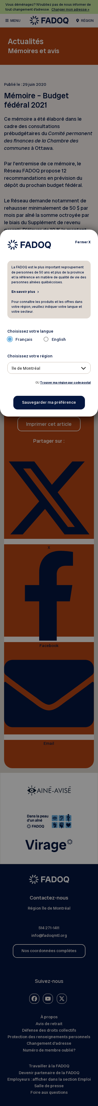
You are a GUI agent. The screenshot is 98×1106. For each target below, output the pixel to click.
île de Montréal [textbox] (26, 368)
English (59, 339)
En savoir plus (23, 291)
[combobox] (49, 368)
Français (24, 339)
